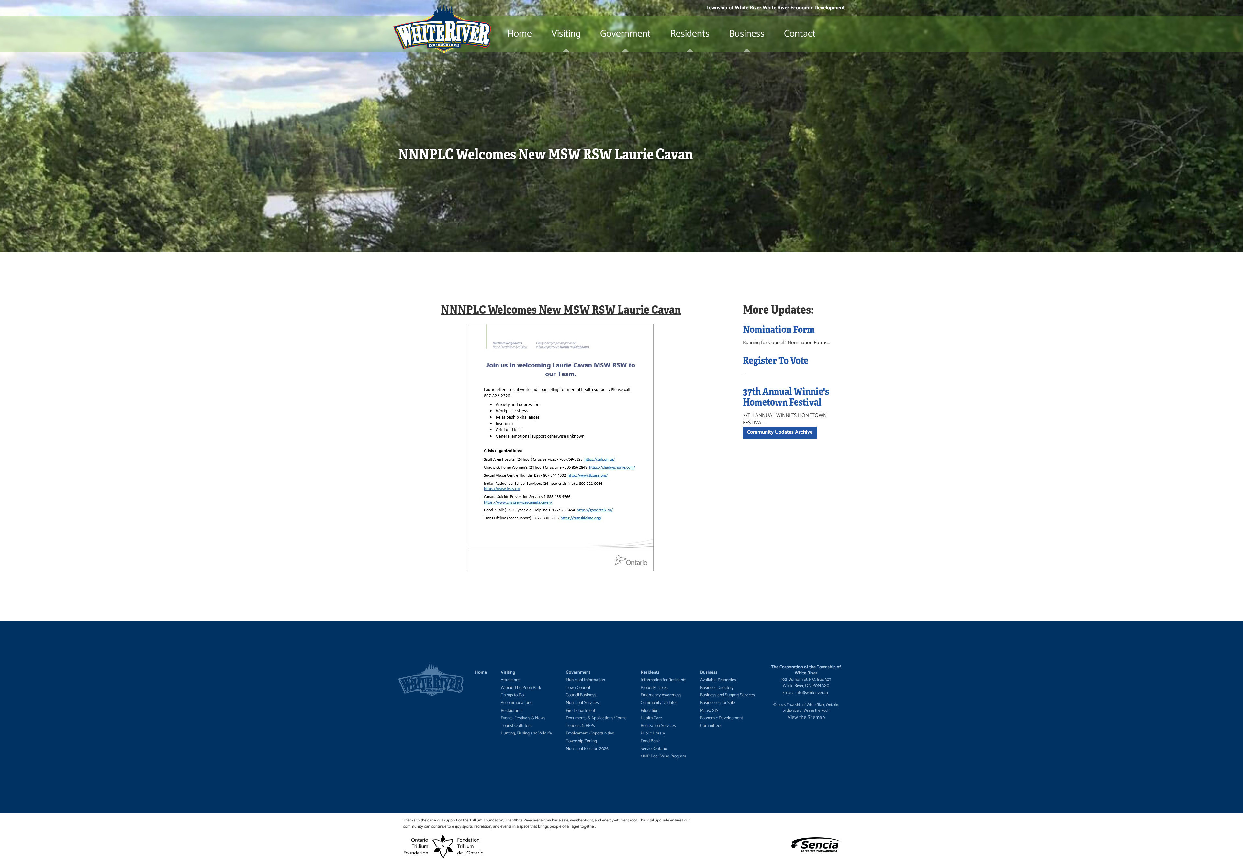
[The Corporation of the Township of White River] (442, 34)
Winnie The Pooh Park (521, 687)
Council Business (581, 695)
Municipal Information (585, 679)
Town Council (578, 687)
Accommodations (516, 702)
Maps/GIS (709, 710)
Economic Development (721, 718)
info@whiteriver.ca (812, 692)
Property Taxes (654, 687)
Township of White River (733, 8)
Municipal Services (582, 702)
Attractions (510, 679)
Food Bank (650, 741)
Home (519, 34)
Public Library (653, 733)
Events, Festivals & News (523, 718)
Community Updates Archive (779, 432)
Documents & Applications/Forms (596, 718)
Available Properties (718, 679)
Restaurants (511, 710)
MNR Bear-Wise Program (663, 756)
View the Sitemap (806, 717)
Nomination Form (779, 329)
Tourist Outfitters (516, 725)
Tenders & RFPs (580, 725)
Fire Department (580, 710)
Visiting (566, 34)
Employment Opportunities (590, 733)
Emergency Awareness (661, 695)
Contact (800, 34)
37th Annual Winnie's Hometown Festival (786, 396)
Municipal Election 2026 (587, 748)
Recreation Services (658, 725)
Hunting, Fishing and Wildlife (526, 733)
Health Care (651, 718)
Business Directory (716, 687)
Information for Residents (663, 679)
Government (625, 34)
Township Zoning (581, 741)
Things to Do (512, 695)
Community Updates (659, 702)
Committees (711, 725)
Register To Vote (775, 360)
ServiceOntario (654, 748)
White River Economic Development (804, 8)
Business (747, 34)
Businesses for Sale (717, 702)
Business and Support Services (727, 695)
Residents (690, 34)
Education (649, 710)
